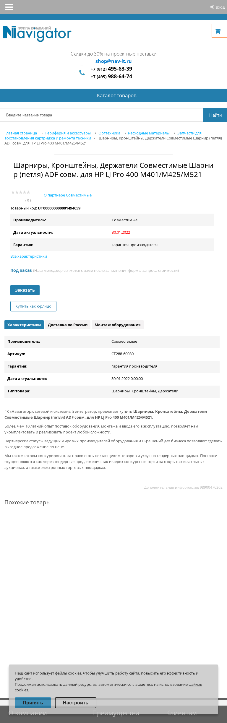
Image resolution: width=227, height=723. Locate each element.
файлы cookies (68, 673)
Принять (33, 702)
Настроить (75, 702)
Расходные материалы (149, 133)
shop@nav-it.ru (113, 61)
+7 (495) (111, 76)
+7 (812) (111, 69)
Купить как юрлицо (33, 306)
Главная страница (20, 133)
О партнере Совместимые (68, 195)
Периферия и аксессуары (68, 133)
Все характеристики (28, 256)
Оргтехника (109, 133)
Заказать (25, 290)
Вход (220, 7)
